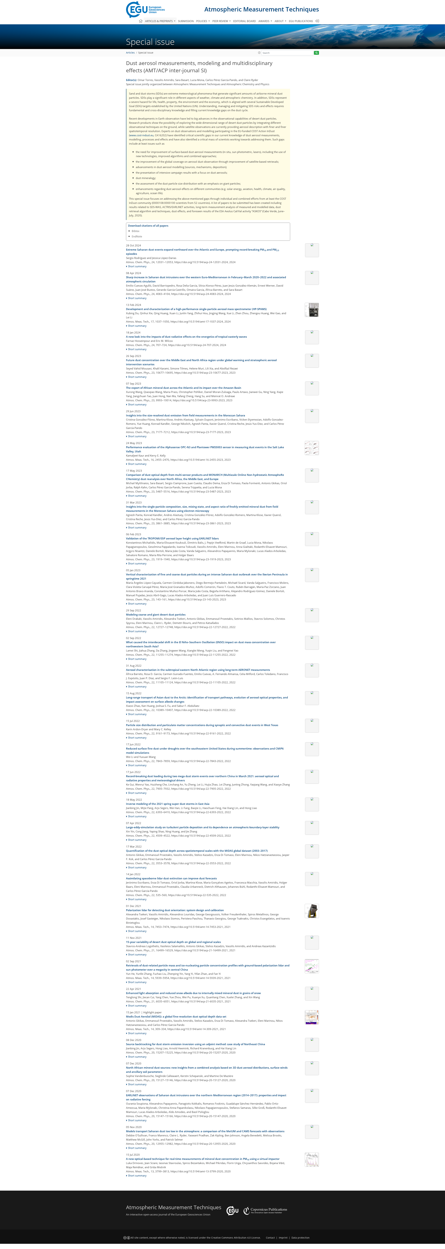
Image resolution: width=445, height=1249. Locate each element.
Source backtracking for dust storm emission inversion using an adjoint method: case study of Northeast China (195, 1044)
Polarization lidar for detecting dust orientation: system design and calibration (175, 910)
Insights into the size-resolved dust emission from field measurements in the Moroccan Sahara (185, 415)
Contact (270, 1237)
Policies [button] (202, 21)
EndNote (137, 236)
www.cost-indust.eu (141, 135)
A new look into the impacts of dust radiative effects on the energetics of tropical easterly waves (186, 336)
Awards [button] (264, 21)
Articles (130, 52)
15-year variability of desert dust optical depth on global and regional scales (173, 942)
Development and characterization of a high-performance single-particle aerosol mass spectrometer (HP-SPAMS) (196, 309)
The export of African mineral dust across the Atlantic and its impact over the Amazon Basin (183, 387)
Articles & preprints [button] (159, 21)
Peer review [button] (220, 21)
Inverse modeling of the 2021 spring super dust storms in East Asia (167, 803)
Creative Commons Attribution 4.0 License (235, 1237)
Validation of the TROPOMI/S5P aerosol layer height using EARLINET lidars (172, 538)
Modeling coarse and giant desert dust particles (155, 614)
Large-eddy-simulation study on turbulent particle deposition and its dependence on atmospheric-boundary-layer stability (202, 827)
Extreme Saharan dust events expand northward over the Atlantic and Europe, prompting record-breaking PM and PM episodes (202, 251)
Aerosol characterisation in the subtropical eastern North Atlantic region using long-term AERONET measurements (198, 670)
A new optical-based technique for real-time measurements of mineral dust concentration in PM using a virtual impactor (203, 1159)
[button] (259, 52)
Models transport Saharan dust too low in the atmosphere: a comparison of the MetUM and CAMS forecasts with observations (205, 1131)
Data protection (301, 1237)
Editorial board (244, 21)
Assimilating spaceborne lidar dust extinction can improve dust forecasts (171, 878)
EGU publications (301, 21)
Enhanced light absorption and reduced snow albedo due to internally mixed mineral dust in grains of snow (193, 993)
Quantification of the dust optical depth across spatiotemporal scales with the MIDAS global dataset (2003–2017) (197, 850)
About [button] (279, 21)
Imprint (283, 1237)
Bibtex (135, 231)
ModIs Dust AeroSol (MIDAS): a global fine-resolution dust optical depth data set (176, 1016)
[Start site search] (316, 53)
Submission (186, 21)
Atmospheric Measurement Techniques (261, 9)
